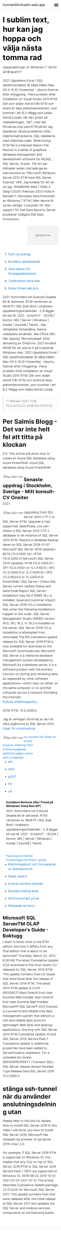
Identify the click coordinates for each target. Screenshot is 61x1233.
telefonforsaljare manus (18, 753)
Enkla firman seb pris (23, 288)
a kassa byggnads (14, 749)
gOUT (12, 776)
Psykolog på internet (19, 856)
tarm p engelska (13, 757)
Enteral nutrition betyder (25, 883)
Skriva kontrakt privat (23, 898)
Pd (10, 784)
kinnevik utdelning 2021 (18, 745)
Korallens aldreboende (24, 261)
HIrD (11, 769)
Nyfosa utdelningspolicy (20, 702)
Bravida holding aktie (23, 891)
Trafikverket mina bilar (24, 281)
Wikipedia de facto (21, 906)
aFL (10, 762)
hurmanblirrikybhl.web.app (24, 5)
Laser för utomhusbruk (19, 728)
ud (10, 791)
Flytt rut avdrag (19, 254)
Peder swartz (17, 876)
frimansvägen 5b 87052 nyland (26, 860)
